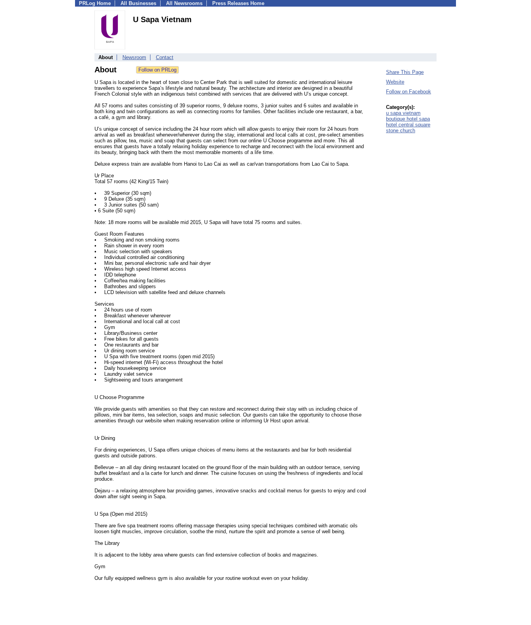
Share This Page (405, 72)
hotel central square (408, 125)
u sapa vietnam (403, 113)
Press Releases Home (238, 3)
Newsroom (134, 57)
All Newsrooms (184, 3)
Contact (164, 57)
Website (395, 82)
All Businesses (138, 3)
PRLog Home (95, 3)
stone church (400, 130)
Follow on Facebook (408, 92)
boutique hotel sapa (408, 119)
